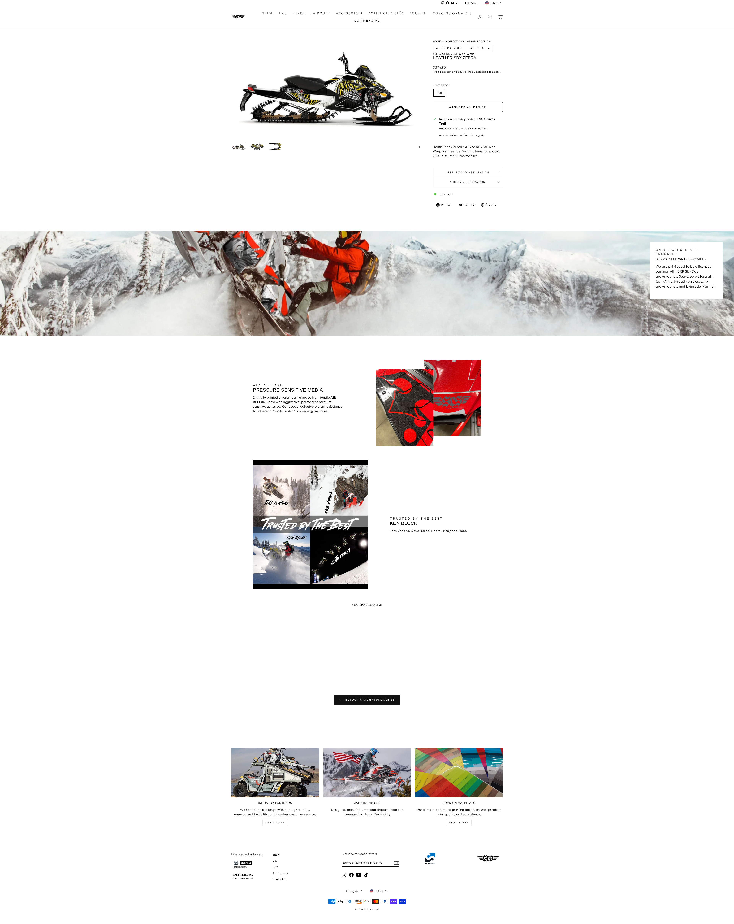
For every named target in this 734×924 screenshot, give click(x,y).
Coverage (441, 85)
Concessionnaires (452, 13)
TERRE (299, 13)
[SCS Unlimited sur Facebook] (351, 875)
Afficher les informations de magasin (461, 135)
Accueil (438, 41)
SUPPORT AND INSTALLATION (467, 172)
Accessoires (349, 13)
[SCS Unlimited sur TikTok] (366, 875)
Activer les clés (386, 13)
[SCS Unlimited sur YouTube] (358, 875)
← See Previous (450, 47)
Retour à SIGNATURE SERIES (369, 699)
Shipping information (467, 182)
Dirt (275, 867)
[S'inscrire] (396, 862)
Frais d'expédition (444, 71)
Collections (455, 41)
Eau (275, 860)
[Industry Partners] (275, 772)
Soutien (418, 13)
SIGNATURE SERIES (478, 41)
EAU (283, 13)
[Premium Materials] (459, 772)
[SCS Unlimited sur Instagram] (344, 875)
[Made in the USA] (367, 772)
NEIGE (268, 13)
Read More (275, 822)
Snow (276, 854)
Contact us (279, 879)
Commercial (367, 20)
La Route (320, 13)
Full (439, 93)
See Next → (480, 47)
